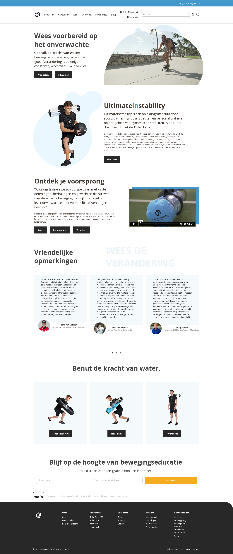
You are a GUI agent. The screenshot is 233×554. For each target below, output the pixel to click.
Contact (177, 536)
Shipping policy (180, 520)
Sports (121, 517)
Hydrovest (172, 433)
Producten (43, 74)
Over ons (112, 159)
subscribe (171, 480)
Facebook (179, 549)
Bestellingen (151, 520)
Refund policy (179, 523)
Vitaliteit (81, 229)
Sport (40, 229)
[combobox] (166, 14)
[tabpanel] (61, 303)
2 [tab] (116, 353)
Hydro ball (94, 527)
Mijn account (151, 517)
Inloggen (183, 3)
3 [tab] (120, 353)
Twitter (187, 549)
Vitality (121, 524)
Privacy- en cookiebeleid (179, 528)
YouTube (195, 549)
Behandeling (60, 229)
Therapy (121, 520)
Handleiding (179, 517)
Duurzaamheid (68, 520)
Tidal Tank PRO (60, 433)
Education (63, 74)
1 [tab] (112, 353)
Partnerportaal (152, 527)
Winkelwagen (151, 523)
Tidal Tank (116, 433)
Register (193, 3)
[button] (48, 14)
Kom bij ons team (70, 524)
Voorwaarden (179, 532)
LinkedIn (170, 549)
